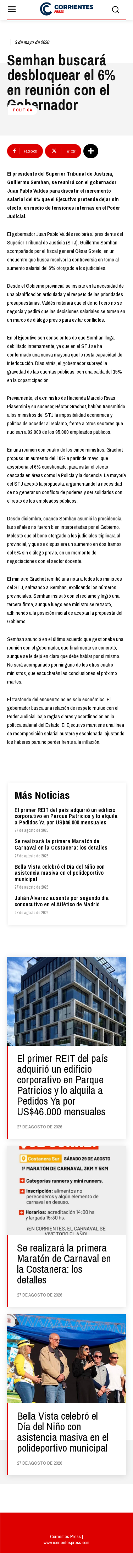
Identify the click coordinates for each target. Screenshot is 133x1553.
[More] (90, 151)
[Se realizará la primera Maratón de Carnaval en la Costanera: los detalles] (66, 1190)
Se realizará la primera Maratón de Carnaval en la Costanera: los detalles (61, 844)
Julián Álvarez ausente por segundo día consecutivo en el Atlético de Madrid (62, 901)
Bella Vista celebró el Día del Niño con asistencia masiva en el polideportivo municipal (60, 873)
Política (22, 109)
